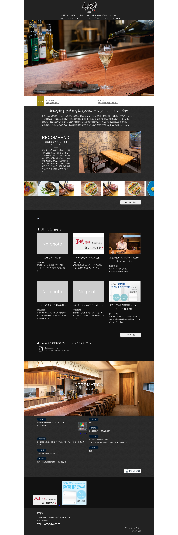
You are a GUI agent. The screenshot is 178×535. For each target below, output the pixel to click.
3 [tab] (129, 92)
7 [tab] (136, 92)
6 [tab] (134, 92)
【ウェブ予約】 (93, 18)
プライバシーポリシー (133, 528)
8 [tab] (137, 92)
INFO (107, 18)
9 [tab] (139, 92)
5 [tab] (133, 92)
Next (25, 58)
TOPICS (80, 18)
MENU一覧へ (130, 202)
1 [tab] (126, 92)
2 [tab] (128, 92)
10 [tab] (140, 92)
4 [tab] (131, 92)
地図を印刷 (82, 433)
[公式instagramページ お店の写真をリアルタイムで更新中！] (40, 351)
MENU (70, 18)
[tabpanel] (89, 58)
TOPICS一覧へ (131, 335)
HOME (60, 18)
